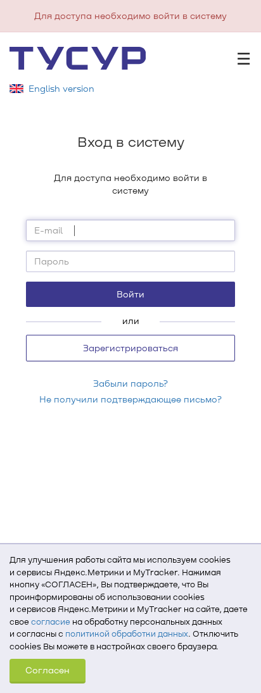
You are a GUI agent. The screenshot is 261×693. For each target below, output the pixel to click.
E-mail (48, 230)
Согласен (47, 670)
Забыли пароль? (130, 383)
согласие (50, 621)
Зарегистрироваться (130, 347)
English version (61, 88)
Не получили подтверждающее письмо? (130, 399)
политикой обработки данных (126, 633)
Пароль (51, 261)
